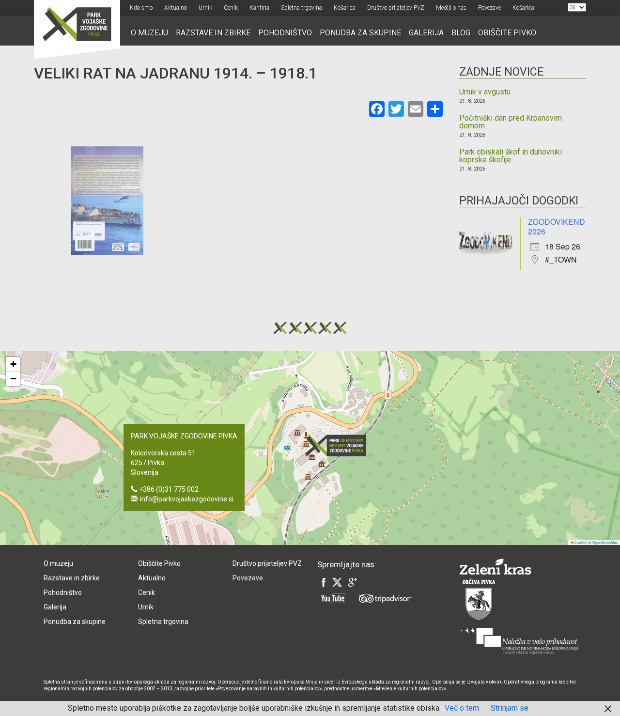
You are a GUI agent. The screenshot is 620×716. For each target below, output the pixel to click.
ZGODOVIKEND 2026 (556, 226)
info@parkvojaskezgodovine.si (186, 499)
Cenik (231, 7)
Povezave (489, 7)
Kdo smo (141, 7)
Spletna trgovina (301, 7)
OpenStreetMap (605, 542)
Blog (460, 32)
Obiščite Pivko (507, 32)
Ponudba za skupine (360, 32)
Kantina (259, 7)
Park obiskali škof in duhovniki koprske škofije (510, 156)
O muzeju (149, 32)
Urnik (205, 7)
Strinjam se (509, 708)
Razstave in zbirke (213, 32)
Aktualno (175, 7)
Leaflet (580, 542)
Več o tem (462, 708)
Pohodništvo (285, 32)
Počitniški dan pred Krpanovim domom (510, 122)
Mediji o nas (451, 7)
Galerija (426, 32)
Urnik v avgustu (485, 92)
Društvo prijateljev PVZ (395, 7)
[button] (338, 445)
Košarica (345, 7)
